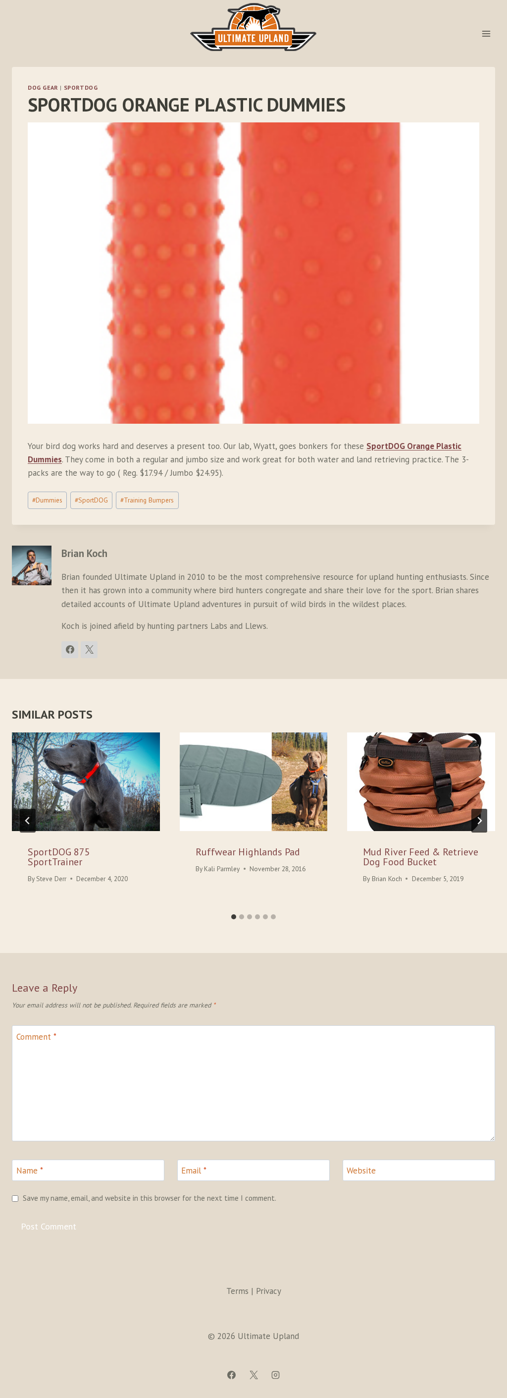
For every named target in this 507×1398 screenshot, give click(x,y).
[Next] (479, 821)
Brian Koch (387, 878)
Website (361, 1170)
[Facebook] (231, 1374)
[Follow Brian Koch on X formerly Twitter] (89, 649)
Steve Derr (51, 878)
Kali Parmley (222, 868)
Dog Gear (43, 87)
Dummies (47, 500)
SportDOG (81, 87)
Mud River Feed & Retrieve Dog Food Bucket (420, 856)
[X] (253, 1374)
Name (29, 1170)
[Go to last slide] (28, 821)
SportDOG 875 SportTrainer (59, 856)
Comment (36, 1036)
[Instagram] (275, 1374)
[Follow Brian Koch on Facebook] (69, 649)
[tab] (233, 916)
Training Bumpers (147, 500)
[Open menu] (486, 33)
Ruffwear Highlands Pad (248, 851)
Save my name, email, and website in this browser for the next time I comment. (149, 1198)
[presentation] (86, 781)
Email (193, 1170)
